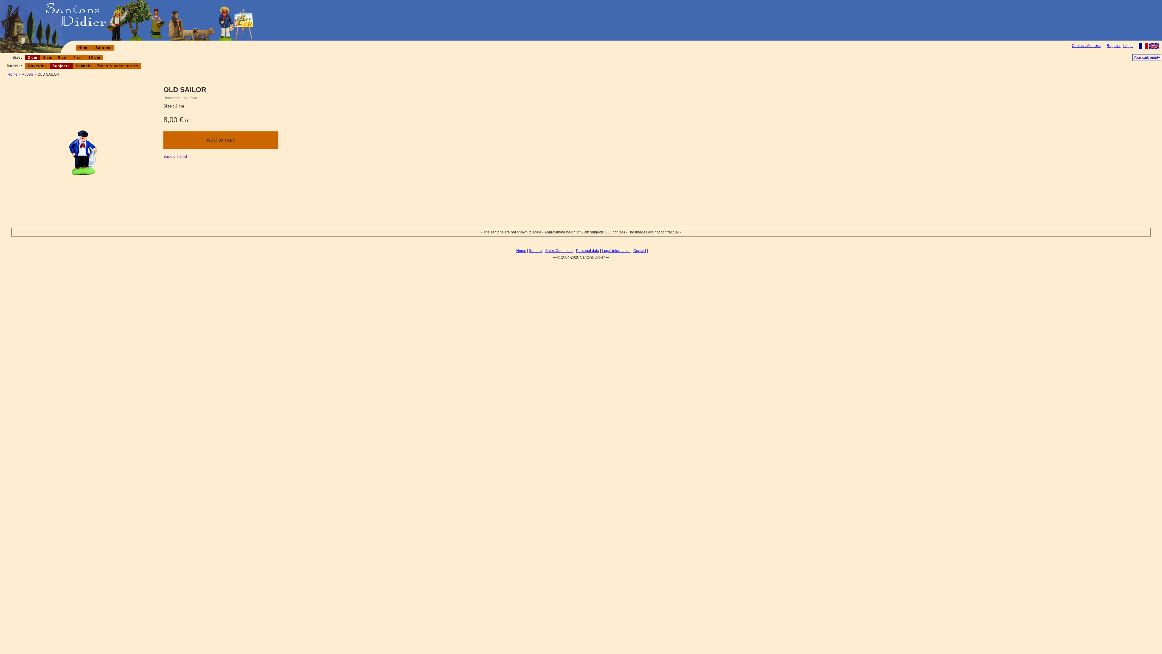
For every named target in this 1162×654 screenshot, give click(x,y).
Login (1128, 46)
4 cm (48, 57)
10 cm (94, 57)
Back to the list (175, 156)
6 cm (63, 57)
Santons (103, 48)
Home (84, 48)
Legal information (616, 251)
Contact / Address (1086, 46)
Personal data (587, 251)
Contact (639, 251)
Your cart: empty (1147, 57)
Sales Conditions (559, 251)
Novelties (37, 66)
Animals (83, 66)
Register (1114, 46)
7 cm (78, 57)
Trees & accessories (118, 66)
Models (27, 74)
